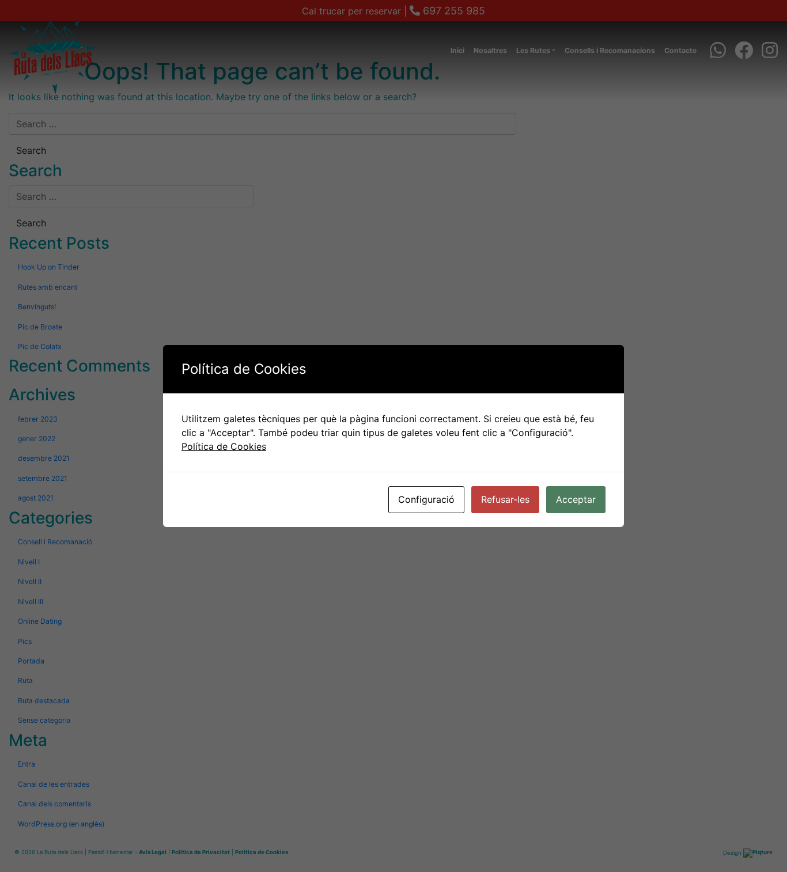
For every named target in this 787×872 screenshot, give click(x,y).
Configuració (426, 499)
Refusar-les (505, 499)
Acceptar (576, 499)
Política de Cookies (223, 446)
